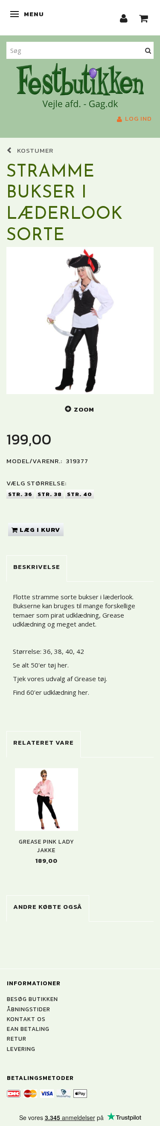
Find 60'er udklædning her (50, 692)
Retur (16, 1038)
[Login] (124, 18)
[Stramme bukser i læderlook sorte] (80, 320)
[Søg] (148, 50)
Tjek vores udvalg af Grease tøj (59, 678)
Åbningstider (28, 1009)
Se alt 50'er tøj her (40, 665)
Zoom (84, 409)
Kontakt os (26, 1019)
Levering (21, 1049)
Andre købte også (47, 906)
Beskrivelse (36, 567)
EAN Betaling (28, 1028)
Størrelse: (36, 483)
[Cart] (143, 18)
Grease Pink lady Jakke (46, 846)
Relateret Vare (43, 742)
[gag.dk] (80, 85)
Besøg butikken (32, 999)
